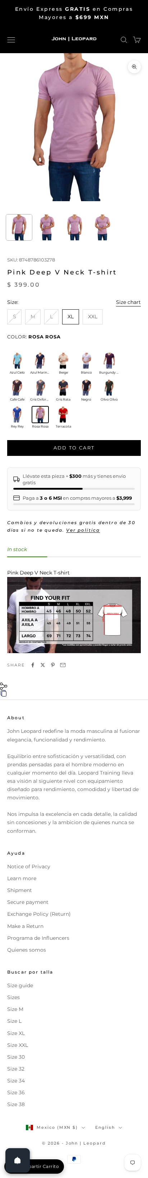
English (105, 1127)
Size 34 (16, 1080)
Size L (14, 1021)
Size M (15, 1009)
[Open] (17, 1160)
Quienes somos (26, 950)
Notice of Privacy (28, 866)
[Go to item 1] (19, 227)
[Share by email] (63, 665)
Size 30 (16, 1057)
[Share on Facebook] (33, 665)
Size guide (20, 985)
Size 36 (16, 1092)
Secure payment (27, 902)
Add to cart (74, 448)
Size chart (128, 302)
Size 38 (16, 1104)
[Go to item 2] (47, 227)
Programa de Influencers (38, 938)
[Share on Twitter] (43, 665)
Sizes (13, 997)
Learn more (21, 878)
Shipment (19, 890)
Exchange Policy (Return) (39, 914)
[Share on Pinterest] (53, 665)
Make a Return (25, 926)
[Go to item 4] (102, 227)
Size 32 (15, 1069)
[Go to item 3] (75, 227)
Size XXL (17, 1045)
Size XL (16, 1033)
